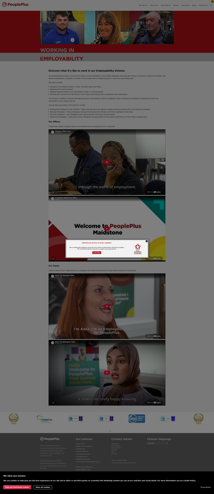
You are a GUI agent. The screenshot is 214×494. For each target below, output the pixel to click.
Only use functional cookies (17, 487)
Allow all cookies (43, 487)
